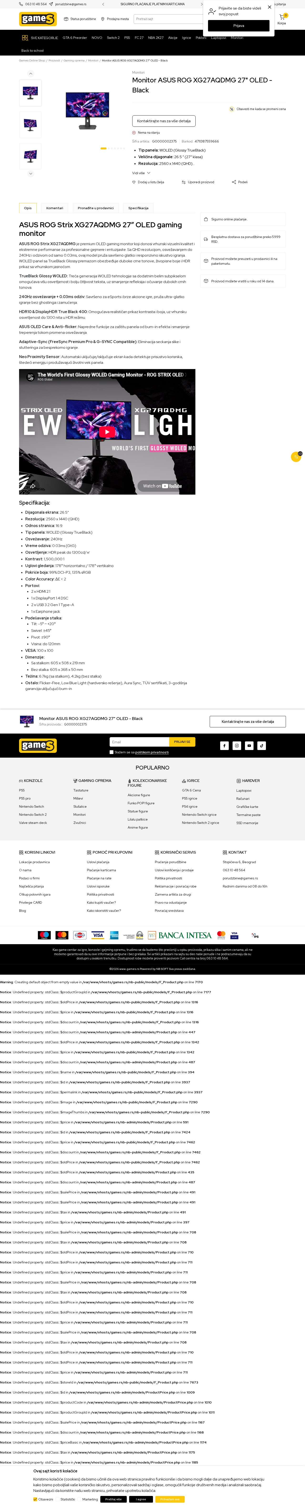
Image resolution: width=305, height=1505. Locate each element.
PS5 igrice (189, 798)
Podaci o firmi (29, 878)
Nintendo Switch (31, 806)
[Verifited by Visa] (234, 935)
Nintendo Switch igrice (199, 814)
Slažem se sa (142, 752)
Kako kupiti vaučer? (101, 902)
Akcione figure (139, 795)
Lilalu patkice (138, 819)
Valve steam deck (33, 823)
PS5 (22, 790)
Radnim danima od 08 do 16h (245, 886)
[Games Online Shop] (38, 19)
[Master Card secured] (221, 935)
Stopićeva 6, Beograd (239, 862)
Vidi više (139, 173)
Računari (242, 798)
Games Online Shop (32, 60)
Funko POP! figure (141, 803)
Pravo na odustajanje (171, 902)
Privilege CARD (30, 902)
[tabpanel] (87, 111)
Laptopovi (243, 790)
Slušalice (80, 806)
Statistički (68, 1499)
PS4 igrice (190, 806)
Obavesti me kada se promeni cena (261, 109)
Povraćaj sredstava (169, 910)
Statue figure (138, 811)
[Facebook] (224, 745)
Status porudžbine (83, 19)
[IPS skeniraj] (255, 935)
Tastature (80, 790)
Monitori (93, 60)
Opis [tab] (28, 208)
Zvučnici (79, 823)
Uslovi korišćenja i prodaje (174, 870)
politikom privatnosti (152, 752)
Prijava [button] (239, 25)
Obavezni (45, 1499)
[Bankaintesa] (180, 935)
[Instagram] (237, 745)
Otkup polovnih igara (35, 894)
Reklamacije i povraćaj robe (176, 886)
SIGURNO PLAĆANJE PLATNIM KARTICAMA (153, 4)
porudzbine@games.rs (70, 4)
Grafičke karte (247, 807)
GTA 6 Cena (191, 790)
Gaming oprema (74, 60)
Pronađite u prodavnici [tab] (96, 208)
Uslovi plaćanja (98, 862)
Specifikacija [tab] (138, 208)
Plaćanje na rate (99, 878)
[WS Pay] (133, 935)
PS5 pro (24, 798)
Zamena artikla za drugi (173, 894)
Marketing (90, 1499)
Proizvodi (54, 60)
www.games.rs (129, 969)
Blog (22, 910)
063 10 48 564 (36, 4)
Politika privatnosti (100, 894)
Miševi (78, 798)
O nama (25, 870)
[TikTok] (261, 745)
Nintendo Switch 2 (33, 814)
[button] (148, 182)
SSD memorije (247, 823)
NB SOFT (162, 969)
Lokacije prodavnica (34, 862)
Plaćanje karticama (101, 870)
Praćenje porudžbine (170, 862)
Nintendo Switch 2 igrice (200, 823)
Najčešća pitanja (31, 886)
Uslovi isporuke (98, 886)
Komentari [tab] (54, 208)
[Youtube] (249, 745)
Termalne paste (248, 815)
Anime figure (138, 827)
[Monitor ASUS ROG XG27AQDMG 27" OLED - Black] (27, 721)
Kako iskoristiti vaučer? (104, 910)
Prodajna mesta (118, 19)
